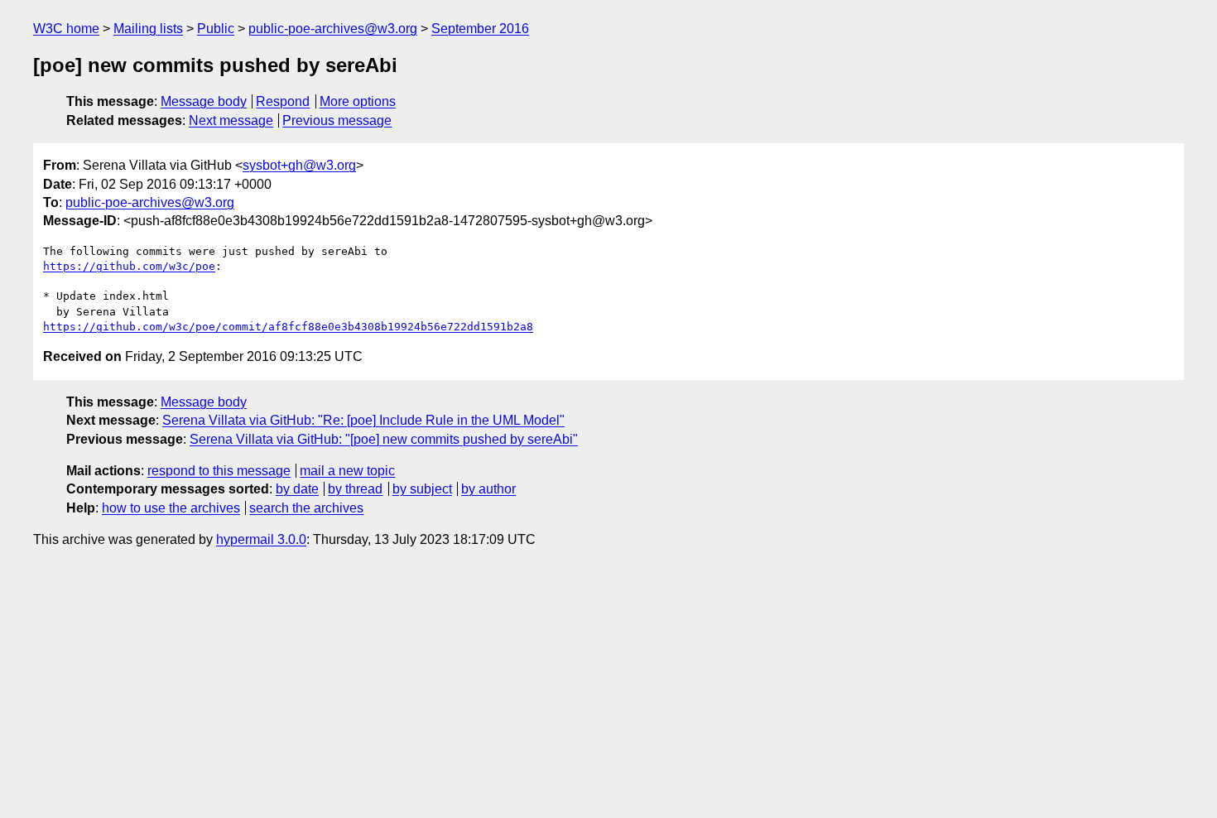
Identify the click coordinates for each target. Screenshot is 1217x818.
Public (215, 29)
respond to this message (219, 471)
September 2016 (480, 29)
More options (358, 101)
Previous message (337, 120)
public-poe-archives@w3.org (332, 29)
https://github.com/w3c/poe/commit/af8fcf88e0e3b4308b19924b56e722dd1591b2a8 (288, 326)
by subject (422, 489)
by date (297, 489)
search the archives (306, 508)
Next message (231, 120)
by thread (355, 489)
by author (488, 489)
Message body (204, 101)
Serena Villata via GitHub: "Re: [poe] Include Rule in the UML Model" (363, 420)
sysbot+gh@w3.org (299, 165)
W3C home (66, 29)
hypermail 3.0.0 (261, 539)
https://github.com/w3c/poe (129, 266)
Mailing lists (148, 29)
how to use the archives (171, 508)
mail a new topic (347, 471)
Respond (283, 101)
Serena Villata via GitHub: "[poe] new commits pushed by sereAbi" (384, 439)
